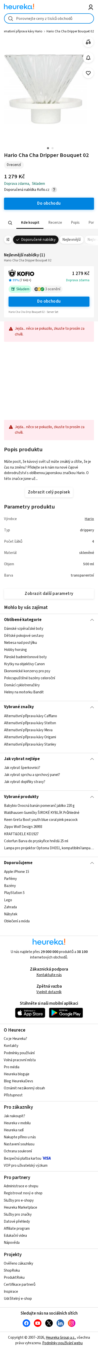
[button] (29, 222)
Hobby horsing (15, 650)
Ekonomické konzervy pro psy (27, 671)
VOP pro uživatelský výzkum (25, 1165)
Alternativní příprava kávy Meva (28, 730)
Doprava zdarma (77, 280)
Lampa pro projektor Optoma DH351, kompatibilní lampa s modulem (49, 848)
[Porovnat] (88, 42)
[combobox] (49, 18)
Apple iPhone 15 (16, 871)
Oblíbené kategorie (22, 620)
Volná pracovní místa (20, 1060)
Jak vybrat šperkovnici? (22, 767)
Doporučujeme (18, 863)
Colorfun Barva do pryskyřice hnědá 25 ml (36, 841)
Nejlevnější (71, 239)
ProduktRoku (14, 1277)
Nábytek (10, 914)
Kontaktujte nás (49, 975)
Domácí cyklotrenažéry (22, 685)
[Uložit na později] (88, 73)
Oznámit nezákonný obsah (24, 1088)
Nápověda (12, 1242)
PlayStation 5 (14, 892)
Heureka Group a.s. (60, 1337)
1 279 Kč (80, 273)
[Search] (10, 223)
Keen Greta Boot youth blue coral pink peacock (41, 819)
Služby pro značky (18, 1214)
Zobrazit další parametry (49, 594)
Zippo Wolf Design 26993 (23, 826)
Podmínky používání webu (62, 1343)
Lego (8, 900)
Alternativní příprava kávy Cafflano (30, 716)
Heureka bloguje (16, 1074)
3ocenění (52, 289)
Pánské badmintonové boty (25, 657)
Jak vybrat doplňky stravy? (24, 782)
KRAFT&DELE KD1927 (21, 834)
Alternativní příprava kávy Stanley (30, 744)
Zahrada (10, 907)
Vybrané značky (19, 707)
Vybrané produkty (21, 797)
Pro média (11, 1067)
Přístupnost (13, 1095)
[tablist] (49, 223)
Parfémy (10, 878)
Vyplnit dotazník (49, 992)
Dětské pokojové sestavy (24, 635)
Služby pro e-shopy (19, 1200)
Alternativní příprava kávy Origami (30, 737)
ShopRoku (12, 1270)
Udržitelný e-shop (18, 1298)
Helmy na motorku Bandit (24, 692)
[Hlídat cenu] (88, 57)
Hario (89, 519)
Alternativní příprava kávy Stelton (30, 723)
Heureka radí (14, 1130)
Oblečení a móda (17, 921)
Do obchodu (49, 301)
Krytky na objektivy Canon (24, 664)
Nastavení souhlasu (19, 1144)
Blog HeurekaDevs (18, 1081)
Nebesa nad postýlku (20, 642)
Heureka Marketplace (20, 1207)
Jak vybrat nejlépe (22, 759)
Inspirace (11, 1291)
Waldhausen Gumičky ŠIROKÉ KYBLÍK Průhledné (41, 812)
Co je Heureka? (15, 1038)
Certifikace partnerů (19, 1284)
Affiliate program (17, 1228)
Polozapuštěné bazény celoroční (29, 678)
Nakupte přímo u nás (20, 1137)
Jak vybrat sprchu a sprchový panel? (32, 775)
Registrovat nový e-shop (23, 1193)
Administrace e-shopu (21, 1186)
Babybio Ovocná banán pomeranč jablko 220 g (39, 805)
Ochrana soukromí (18, 1151)
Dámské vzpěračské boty (23, 628)
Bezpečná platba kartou (22, 1158)
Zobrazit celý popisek (49, 492)
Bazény (10, 885)
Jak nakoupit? (14, 1116)
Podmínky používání (19, 1053)
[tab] (29, 223)
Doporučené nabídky (38, 239)
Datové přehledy (17, 1221)
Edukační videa (15, 1235)
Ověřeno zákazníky (18, 1263)
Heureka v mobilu (17, 1123)
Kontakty (11, 1045)
